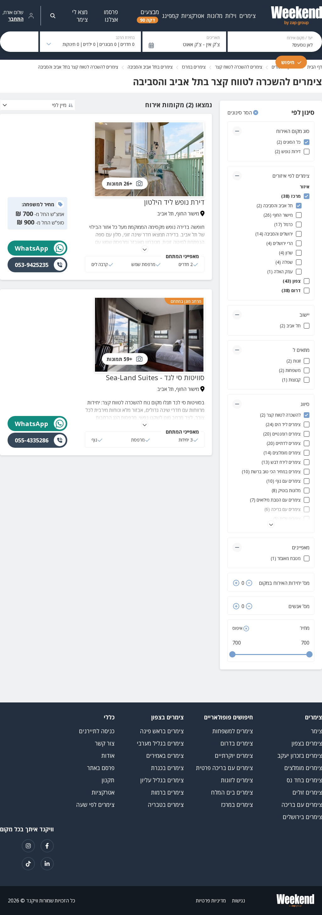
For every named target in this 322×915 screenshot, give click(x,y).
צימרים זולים (307, 792)
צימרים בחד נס (304, 780)
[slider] (232, 654)
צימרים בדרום (236, 743)
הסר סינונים (240, 112)
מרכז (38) (291, 196)
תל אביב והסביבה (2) (275, 205)
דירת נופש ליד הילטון (174, 202)
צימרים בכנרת (167, 768)
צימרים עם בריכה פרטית (224, 768)
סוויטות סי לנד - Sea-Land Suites (155, 377)
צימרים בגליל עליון (162, 780)
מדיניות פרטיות (211, 900)
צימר (316, 731)
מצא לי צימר (80, 15)
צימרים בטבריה (166, 804)
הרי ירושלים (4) (279, 243)
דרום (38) (291, 290)
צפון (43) (292, 281)
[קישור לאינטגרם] (28, 845)
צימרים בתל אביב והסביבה (150, 67)
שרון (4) (286, 253)
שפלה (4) (284, 262)
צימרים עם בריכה (301, 804)
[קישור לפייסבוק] (47, 845)
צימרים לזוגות (237, 780)
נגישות (238, 900)
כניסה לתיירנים (96, 731)
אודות (107, 755)
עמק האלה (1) (280, 271)
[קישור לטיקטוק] (28, 863)
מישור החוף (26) (278, 215)
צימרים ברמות (167, 792)
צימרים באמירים (165, 755)
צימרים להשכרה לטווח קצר (238, 67)
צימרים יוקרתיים (234, 755)
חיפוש (287, 62)
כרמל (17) (283, 224)
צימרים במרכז (194, 67)
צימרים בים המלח (232, 792)
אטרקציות (103, 792)
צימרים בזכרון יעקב (299, 755)
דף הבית (314, 67)
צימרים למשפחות (232, 731)
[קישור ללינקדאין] (47, 863)
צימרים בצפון (306, 743)
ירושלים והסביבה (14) (274, 234)
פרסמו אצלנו (111, 15)
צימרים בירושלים (302, 817)
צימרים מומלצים (303, 768)
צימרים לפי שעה (95, 804)
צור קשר (104, 743)
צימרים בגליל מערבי (160, 743)
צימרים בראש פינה (162, 731)
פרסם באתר (100, 768)
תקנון (108, 780)
